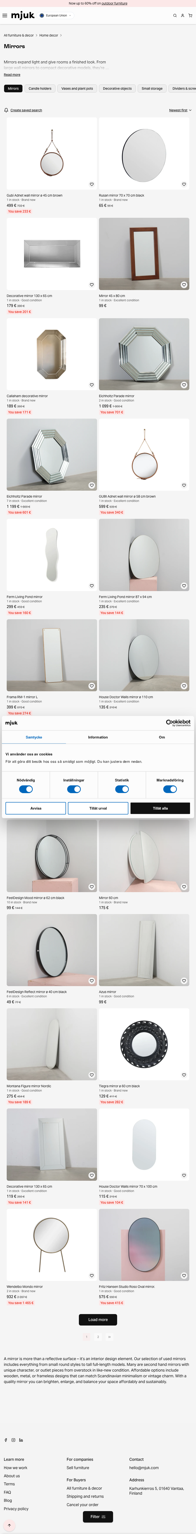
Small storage (152, 88)
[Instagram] (13, 1440)
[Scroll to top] (9, 1525)
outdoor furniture (114, 3)
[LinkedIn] (21, 1440)
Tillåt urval (98, 808)
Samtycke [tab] (34, 736)
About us (12, 1476)
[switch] (74, 789)
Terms (9, 1484)
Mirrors (13, 88)
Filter (95, 1516)
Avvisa (35, 808)
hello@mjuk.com (144, 1468)
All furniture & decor (19, 35)
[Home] (22, 15)
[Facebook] (6, 1440)
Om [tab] (162, 736)
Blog (8, 1500)
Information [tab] (98, 736)
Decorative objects (117, 88)
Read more (12, 75)
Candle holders (40, 88)
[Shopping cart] (190, 15)
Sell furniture (78, 1468)
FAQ (7, 1492)
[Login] (182, 15)
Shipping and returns (85, 1496)
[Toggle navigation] (5, 15)
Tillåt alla (160, 808)
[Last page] (109, 1337)
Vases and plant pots (77, 88)
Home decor (48, 35)
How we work (15, 1468)
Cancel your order (82, 1505)
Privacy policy (16, 1509)
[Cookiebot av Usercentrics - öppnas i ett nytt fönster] (170, 723)
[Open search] (175, 15)
